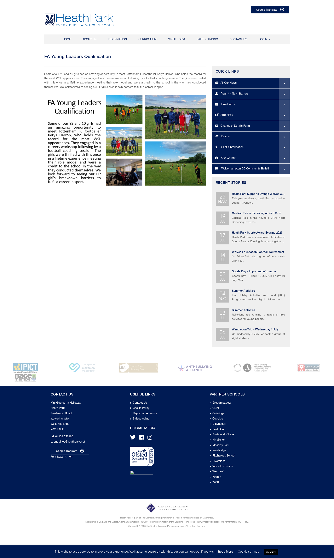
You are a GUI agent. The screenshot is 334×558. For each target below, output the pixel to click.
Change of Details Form (235, 126)
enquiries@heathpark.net (69, 442)
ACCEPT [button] (271, 551)
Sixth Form (176, 39)
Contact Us (238, 39)
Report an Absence (145, 413)
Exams (225, 136)
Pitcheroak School (223, 456)
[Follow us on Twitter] (132, 438)
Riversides (218, 461)
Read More (225, 551)
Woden (216, 477)
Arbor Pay (227, 115)
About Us (89, 39)
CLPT (215, 408)
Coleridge (218, 413)
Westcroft (218, 471)
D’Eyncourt (219, 424)
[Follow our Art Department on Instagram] (149, 438)
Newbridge (219, 450)
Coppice (217, 419)
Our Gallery (228, 158)
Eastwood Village (223, 434)
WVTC (216, 482)
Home (67, 39)
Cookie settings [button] (248, 551)
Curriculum (147, 39)
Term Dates (228, 104)
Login (263, 39)
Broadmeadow (221, 403)
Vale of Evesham (222, 466)
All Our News (229, 83)
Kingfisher (218, 440)
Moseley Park (220, 445)
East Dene (218, 429)
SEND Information (232, 147)
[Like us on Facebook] (141, 438)
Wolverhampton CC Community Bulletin (245, 169)
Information (117, 39)
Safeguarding (207, 39)
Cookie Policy (141, 408)
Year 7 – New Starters (234, 94)
